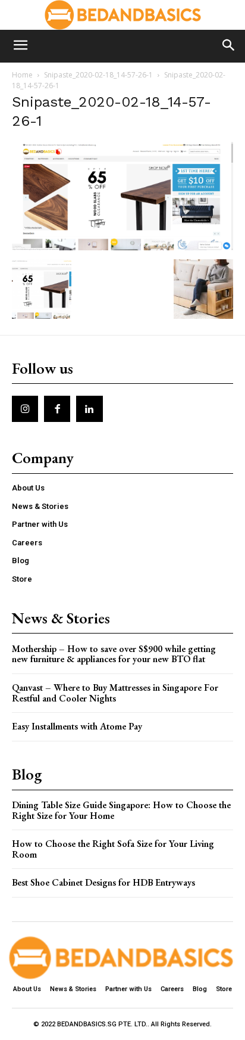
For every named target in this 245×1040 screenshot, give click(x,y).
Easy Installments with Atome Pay (77, 726)
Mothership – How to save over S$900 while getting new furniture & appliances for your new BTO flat (114, 654)
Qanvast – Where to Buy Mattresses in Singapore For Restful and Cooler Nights (115, 692)
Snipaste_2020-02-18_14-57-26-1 (98, 75)
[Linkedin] (89, 409)
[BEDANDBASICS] (122, 15)
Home (22, 75)
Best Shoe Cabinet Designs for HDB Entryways (103, 882)
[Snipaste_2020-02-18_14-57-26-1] (122, 247)
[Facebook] (57, 409)
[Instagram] (25, 409)
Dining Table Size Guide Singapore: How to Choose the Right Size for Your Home (121, 810)
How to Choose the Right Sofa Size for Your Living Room (113, 849)
